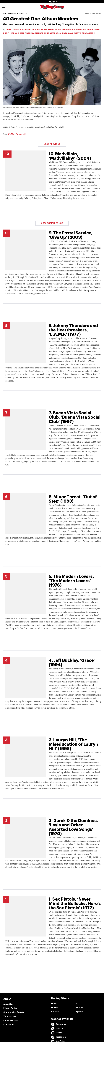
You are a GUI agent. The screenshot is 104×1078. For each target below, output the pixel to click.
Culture (55, 1012)
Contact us (8, 1024)
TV (77, 1003)
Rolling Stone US (16, 134)
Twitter (60, 1028)
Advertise (8, 1004)
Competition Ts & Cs (13, 1012)
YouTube (60, 1041)
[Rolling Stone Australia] (52, 7)
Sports (79, 1012)
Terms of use (9, 1016)
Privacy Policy (10, 1008)
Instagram (61, 1037)
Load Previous (52, 144)
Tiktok (59, 1033)
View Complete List (52, 223)
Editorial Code (10, 1020)
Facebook (61, 1024)
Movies (54, 1007)
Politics (79, 1007)
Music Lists (22, 14)
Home (5, 14)
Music (12, 14)
